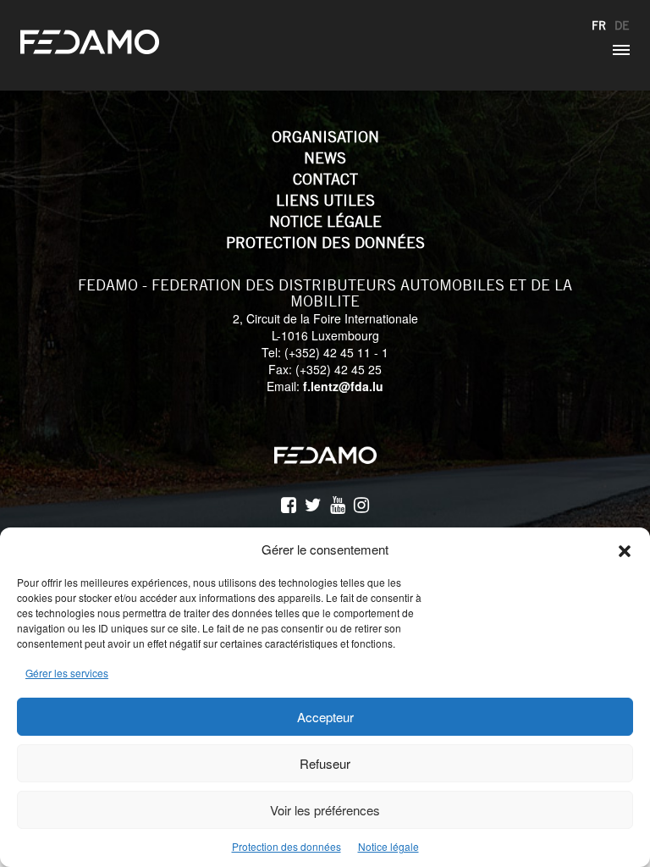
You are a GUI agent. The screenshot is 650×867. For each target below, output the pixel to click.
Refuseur (325, 763)
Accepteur (325, 717)
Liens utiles (325, 200)
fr (599, 25)
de (622, 25)
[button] (624, 548)
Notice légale (388, 846)
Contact (325, 179)
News (325, 158)
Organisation (325, 137)
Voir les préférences (325, 810)
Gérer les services (66, 672)
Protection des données (286, 846)
